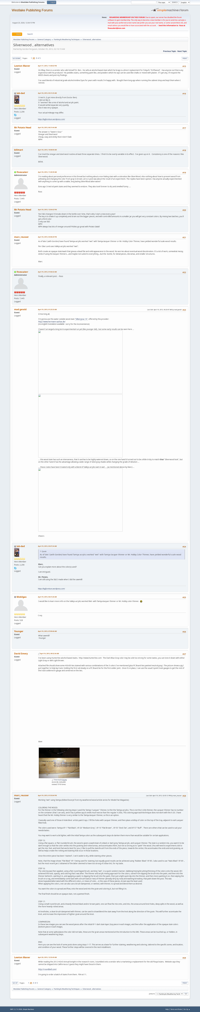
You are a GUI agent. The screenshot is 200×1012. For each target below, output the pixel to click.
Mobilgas (22, 596)
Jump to (152, 994)
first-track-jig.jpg (60, 780)
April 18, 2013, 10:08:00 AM (47, 150)
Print (185, 58)
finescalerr (22, 172)
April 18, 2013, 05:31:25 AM (47, 93)
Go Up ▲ (187, 1009)
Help (167, 1009)
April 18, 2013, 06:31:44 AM (47, 127)
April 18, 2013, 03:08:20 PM (47, 237)
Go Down (16, 58)
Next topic (182, 51)
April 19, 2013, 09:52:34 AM (49, 653)
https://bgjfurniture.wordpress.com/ (51, 119)
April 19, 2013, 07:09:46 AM (47, 631)
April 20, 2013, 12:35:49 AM (47, 957)
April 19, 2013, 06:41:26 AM (47, 597)
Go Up (15, 983)
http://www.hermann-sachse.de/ (51, 321)
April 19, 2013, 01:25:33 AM (47, 309)
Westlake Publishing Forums (32, 10)
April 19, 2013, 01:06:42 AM (47, 272)
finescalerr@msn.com (116, 28)
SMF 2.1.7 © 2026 (16, 1009)
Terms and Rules (176, 1009)
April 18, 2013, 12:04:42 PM (47, 210)
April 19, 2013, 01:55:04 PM (47, 795)
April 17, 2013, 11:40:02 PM (47, 66)
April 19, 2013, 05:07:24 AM (47, 546)
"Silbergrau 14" (81, 319)
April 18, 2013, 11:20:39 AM (47, 172)
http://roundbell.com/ (47, 969)
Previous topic (169, 51)
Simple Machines (28, 1009)
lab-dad (21, 93)
